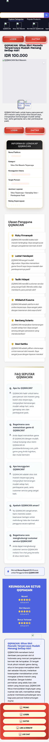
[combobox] (22, 15)
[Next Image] (44, 82)
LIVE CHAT (26, 735)
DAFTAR (36, 39)
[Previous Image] (5, 82)
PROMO (26, 707)
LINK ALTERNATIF (26, 728)
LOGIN (13, 39)
